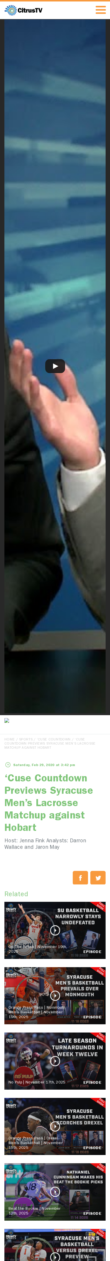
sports (26, 740)
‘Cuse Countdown (54, 740)
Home (9, 740)
